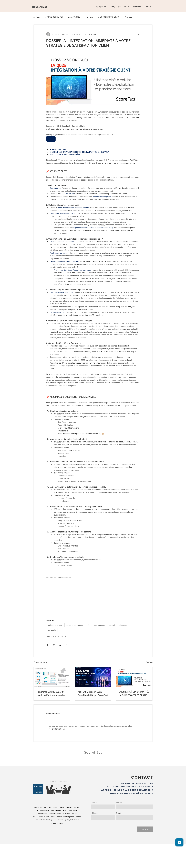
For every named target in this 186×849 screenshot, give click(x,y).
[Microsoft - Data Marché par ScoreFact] (93, 677)
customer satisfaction (74, 625)
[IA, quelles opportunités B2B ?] (134, 677)
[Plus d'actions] (138, 34)
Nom (94, 802)
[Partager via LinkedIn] (60, 645)
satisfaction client (55, 625)
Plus (138, 17)
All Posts (37, 17)
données (123, 625)
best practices (99, 625)
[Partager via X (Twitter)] (53, 645)
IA (88, 625)
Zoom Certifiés (74, 17)
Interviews (89, 17)
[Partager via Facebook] (47, 645)
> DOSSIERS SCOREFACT (109, 17)
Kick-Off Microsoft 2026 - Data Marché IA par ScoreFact (93, 693)
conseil (112, 625)
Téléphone (96, 813)
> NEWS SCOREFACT (54, 17)
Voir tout (149, 662)
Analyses (128, 17)
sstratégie (52, 630)
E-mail (118, 813)
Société (119, 802)
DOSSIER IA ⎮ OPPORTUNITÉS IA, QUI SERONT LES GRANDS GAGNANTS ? (134, 693)
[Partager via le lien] (66, 645)
